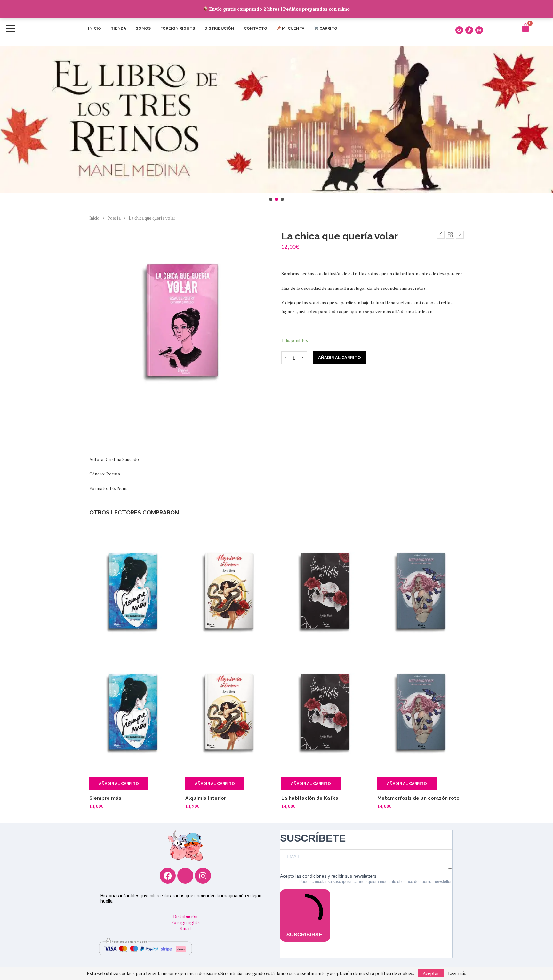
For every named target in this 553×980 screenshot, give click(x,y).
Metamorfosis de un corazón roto (418, 798)
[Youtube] (185, 876)
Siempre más (105, 798)
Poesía (114, 218)
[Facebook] (459, 30)
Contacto (255, 28)
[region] (276, 124)
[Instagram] (479, 30)
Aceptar (431, 973)
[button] (276, 119)
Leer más (457, 973)
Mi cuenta (292, 28)
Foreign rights (177, 28)
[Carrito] (525, 28)
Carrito (327, 28)
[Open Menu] (10, 28)
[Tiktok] (469, 30)
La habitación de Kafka (310, 798)
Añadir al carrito (339, 357)
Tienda (118, 28)
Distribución (219, 28)
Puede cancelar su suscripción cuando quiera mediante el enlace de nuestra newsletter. (375, 881)
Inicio (94, 28)
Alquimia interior (205, 798)
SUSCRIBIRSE (304, 934)
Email (185, 928)
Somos (143, 28)
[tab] (276, 436)
